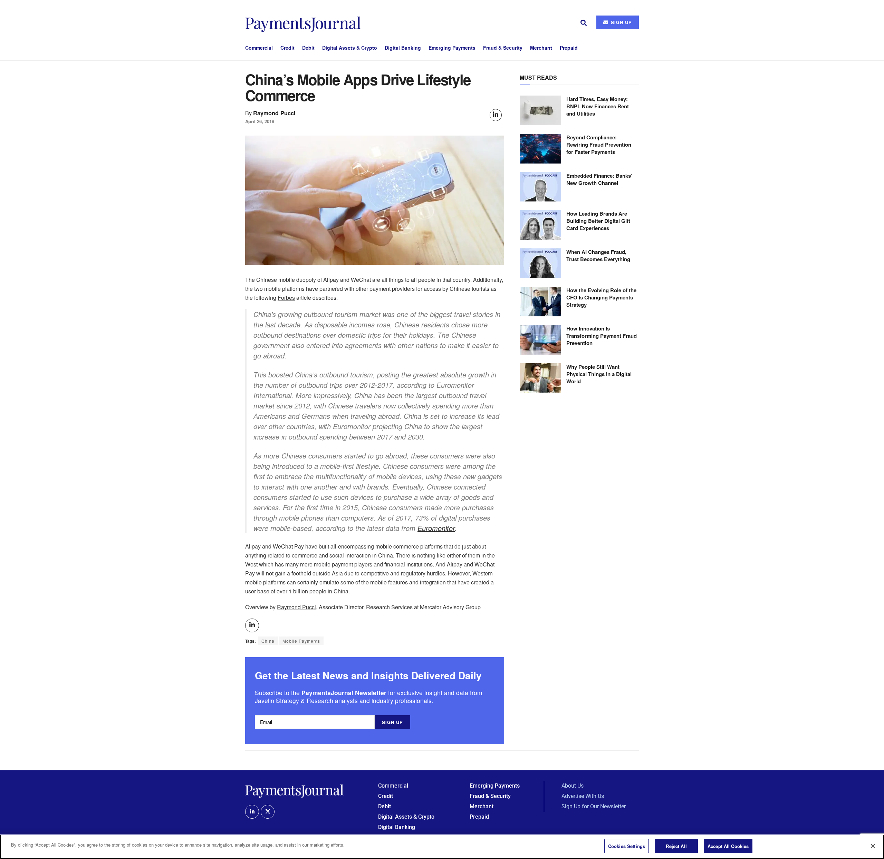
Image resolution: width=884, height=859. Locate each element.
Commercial (259, 47)
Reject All (676, 846)
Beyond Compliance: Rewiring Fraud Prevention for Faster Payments (598, 145)
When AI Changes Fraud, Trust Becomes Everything (598, 255)
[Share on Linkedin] (496, 115)
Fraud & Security (502, 47)
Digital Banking (403, 47)
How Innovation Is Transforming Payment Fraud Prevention (601, 336)
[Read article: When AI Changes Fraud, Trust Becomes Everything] (540, 263)
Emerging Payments (452, 47)
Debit (308, 47)
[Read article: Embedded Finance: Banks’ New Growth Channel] (540, 187)
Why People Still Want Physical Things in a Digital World (599, 374)
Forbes (286, 298)
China (268, 641)
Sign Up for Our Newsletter (593, 806)
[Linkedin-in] (252, 812)
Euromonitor (436, 528)
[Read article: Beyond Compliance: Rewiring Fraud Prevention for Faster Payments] (540, 149)
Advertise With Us (582, 796)
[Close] (873, 845)
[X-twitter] (268, 812)
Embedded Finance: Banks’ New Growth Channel (599, 179)
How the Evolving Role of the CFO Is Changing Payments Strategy (601, 297)
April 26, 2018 (259, 121)
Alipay (253, 546)
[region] (442, 847)
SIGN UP (620, 22)
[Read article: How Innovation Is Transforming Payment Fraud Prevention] (540, 340)
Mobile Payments (301, 641)
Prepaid (569, 47)
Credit (287, 47)
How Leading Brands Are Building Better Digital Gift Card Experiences (598, 221)
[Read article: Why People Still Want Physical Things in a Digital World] (540, 378)
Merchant (541, 47)
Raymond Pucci (274, 113)
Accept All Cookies (728, 846)
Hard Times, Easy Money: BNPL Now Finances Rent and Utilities (597, 106)
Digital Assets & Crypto (349, 47)
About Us (572, 785)
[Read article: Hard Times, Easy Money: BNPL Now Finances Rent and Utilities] (540, 110)
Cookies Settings (626, 846)
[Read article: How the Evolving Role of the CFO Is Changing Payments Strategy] (540, 301)
